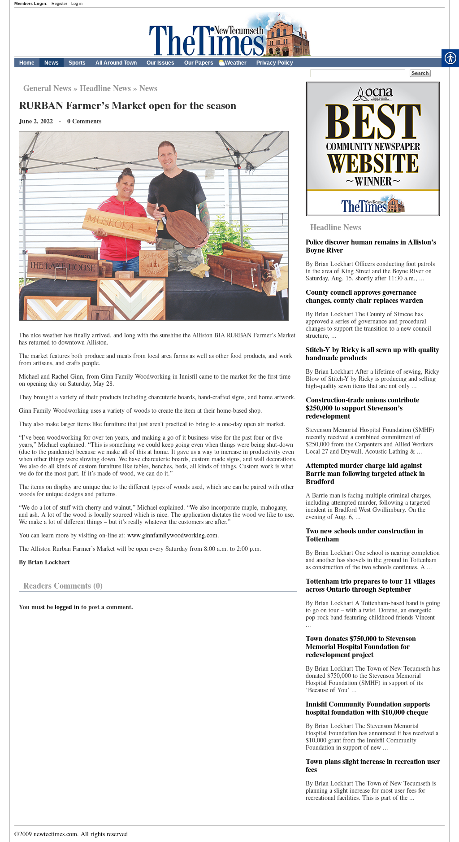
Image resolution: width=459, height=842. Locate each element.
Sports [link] (77, 63)
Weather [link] (236, 63)
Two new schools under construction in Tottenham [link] (364, 534)
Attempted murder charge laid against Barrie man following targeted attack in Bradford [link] (365, 473)
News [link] (51, 63)
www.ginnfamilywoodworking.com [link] (172, 535)
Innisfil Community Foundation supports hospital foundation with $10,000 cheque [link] (368, 707)
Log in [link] (76, 3)
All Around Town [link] (116, 63)
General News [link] (47, 88)
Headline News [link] (105, 88)
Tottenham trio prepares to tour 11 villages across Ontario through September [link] (370, 585)
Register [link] (59, 3)
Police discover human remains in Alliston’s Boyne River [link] (371, 245)
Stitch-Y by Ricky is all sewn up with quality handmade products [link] (372, 353)
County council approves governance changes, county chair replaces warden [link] (364, 296)
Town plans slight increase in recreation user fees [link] (373, 765)
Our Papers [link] (198, 63)
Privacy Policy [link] (274, 63)
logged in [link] (67, 606)
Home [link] (27, 63)
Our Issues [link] (160, 63)
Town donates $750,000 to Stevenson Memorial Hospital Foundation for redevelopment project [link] (361, 646)
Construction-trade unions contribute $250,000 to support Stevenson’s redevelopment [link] (362, 407)
